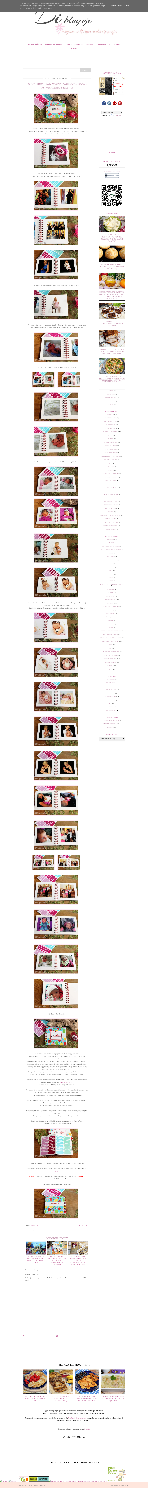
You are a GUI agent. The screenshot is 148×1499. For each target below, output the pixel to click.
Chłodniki (111, 542)
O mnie (74, 48)
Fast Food (110, 556)
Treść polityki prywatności (77, 1418)
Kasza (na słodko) (110, 452)
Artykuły (90, 44)
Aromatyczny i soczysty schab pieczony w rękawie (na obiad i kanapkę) (112, 351)
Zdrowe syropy (111, 710)
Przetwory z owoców (111, 505)
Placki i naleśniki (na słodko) (110, 498)
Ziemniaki (110, 665)
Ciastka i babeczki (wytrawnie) (110, 549)
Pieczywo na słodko (111, 487)
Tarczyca (111, 707)
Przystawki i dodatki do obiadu (111, 637)
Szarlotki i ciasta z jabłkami (110, 515)
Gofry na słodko (111, 445)
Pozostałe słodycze (111, 501)
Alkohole (110, 414)
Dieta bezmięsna (110, 689)
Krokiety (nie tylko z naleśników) (112, 584)
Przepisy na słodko (54, 44)
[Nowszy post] (23, 1336)
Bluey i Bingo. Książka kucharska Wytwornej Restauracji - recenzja (57, 1260)
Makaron (110, 589)
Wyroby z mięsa (110, 662)
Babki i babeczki (110, 418)
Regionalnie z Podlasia (111, 720)
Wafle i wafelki (111, 518)
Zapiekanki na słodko (110, 525)
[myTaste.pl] (14, 1481)
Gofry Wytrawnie (111, 560)
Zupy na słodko (111, 529)
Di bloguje (35, 1485)
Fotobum (30, 1230)
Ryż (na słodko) (110, 508)
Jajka (110, 570)
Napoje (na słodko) (110, 477)
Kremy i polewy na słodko (111, 456)
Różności (111, 404)
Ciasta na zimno (110, 428)
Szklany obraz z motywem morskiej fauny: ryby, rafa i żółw (36, 1259)
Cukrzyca (110, 679)
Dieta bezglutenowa (110, 686)
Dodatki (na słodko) (111, 442)
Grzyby (110, 567)
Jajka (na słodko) (111, 449)
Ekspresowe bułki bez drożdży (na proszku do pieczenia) (112, 267)
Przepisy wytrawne (74, 44)
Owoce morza (111, 613)
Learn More (116, 6)
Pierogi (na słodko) (111, 494)
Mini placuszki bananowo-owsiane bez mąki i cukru (87, 1398)
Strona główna (35, 44)
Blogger (87, 1429)
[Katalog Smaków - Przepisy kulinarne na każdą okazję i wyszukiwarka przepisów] (78, 1481)
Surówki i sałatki (110, 658)
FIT (110, 703)
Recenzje (102, 44)
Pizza (111, 627)
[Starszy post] (90, 1336)
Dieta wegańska (110, 696)
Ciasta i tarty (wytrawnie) (111, 546)
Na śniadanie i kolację (110, 473)
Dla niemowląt (111, 700)
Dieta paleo (111, 693)
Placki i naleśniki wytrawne (111, 631)
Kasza (111, 577)
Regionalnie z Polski (110, 723)
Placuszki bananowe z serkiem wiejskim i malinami (35, 1398)
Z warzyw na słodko (111, 522)
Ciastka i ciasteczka (110, 431)
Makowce (111, 466)
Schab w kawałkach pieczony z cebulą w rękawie (113, 1398)
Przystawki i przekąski (110, 641)
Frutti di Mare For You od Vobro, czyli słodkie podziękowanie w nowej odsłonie (77, 1260)
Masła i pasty (110, 596)
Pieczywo (110, 620)
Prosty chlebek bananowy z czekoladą (60, 1398)
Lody (110, 463)
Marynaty (111, 592)
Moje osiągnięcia (110, 397)
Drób (110, 553)
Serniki (110, 511)
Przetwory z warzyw (110, 634)
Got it (126, 6)
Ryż (110, 648)
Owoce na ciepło (110, 480)
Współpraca (114, 44)
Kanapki (111, 574)
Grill (110, 563)
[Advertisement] (62, 56)
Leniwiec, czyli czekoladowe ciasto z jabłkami (112, 324)
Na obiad (110, 603)
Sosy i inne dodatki (111, 655)
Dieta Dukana (110, 682)
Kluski (111, 581)
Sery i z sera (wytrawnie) (110, 651)
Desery (110, 438)
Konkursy (110, 394)
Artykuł (111, 390)
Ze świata (110, 727)
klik (56, 1171)
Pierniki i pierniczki (111, 491)
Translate (118, 115)
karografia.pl (124, 1485)
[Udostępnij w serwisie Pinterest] (86, 1225)
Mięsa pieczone (110, 599)
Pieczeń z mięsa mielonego (111, 617)
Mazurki (111, 470)
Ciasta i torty (110, 424)
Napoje (110, 610)
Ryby (110, 644)
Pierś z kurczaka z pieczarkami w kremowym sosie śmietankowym (112, 379)
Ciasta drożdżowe (110, 421)
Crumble (111, 435)
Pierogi (110, 624)
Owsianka (111, 484)
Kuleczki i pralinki (110, 459)
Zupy (110, 669)
